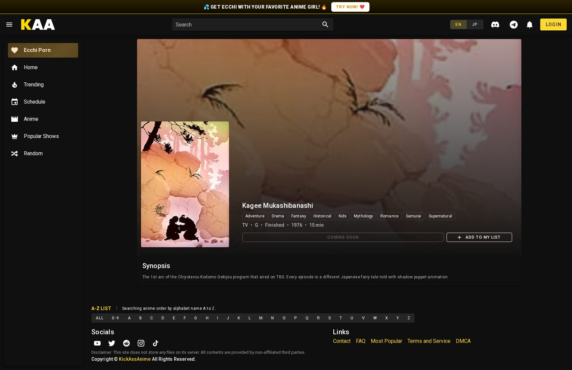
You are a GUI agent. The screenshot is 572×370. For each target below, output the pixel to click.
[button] (248, 24)
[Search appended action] (325, 24)
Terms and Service (429, 341)
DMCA (463, 341)
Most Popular (386, 341)
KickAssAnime (135, 359)
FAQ (360, 341)
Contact (342, 341)
